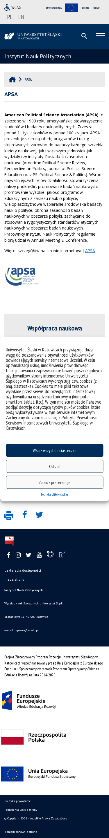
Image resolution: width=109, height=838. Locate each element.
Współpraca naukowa (54, 328)
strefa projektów (54, 8)
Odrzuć (54, 466)
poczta (85, 8)
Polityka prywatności (17, 801)
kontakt (96, 8)
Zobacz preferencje (54, 482)
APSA (90, 250)
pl (10, 17)
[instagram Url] (18, 555)
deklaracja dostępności (22, 570)
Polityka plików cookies (54, 494)
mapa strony (14, 579)
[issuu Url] (50, 555)
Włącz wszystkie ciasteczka (54, 450)
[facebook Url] (8, 555)
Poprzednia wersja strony (20, 810)
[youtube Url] (39, 555)
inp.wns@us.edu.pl (26, 630)
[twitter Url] (28, 555)
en (21, 17)
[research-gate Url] (62, 555)
